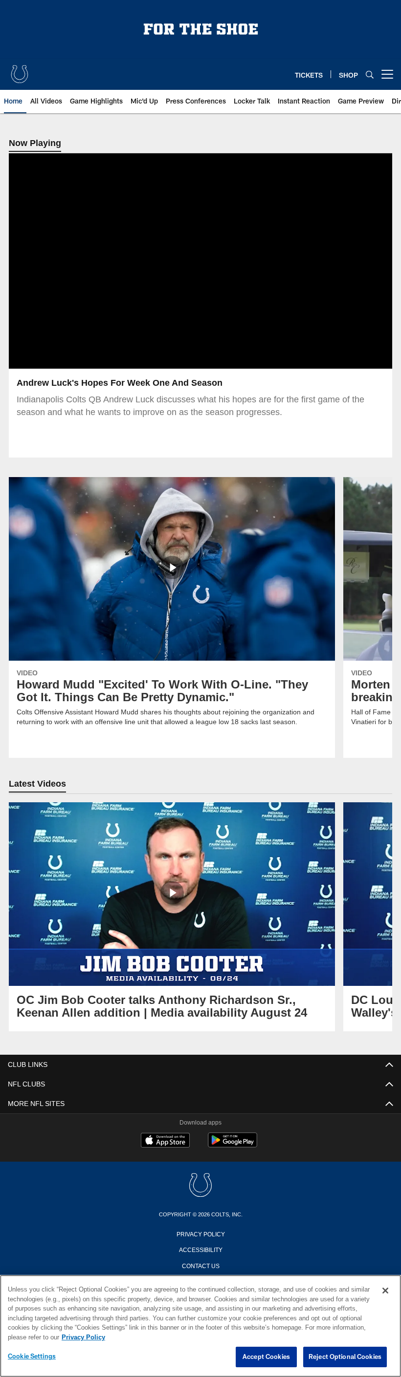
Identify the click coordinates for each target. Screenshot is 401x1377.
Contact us (200, 1265)
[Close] (385, 1291)
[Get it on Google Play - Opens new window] (232, 1145)
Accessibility (200, 1249)
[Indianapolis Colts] (200, 1186)
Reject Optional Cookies (345, 1357)
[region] (200, 1326)
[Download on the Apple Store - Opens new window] (165, 1141)
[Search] (370, 74)
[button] (169, 261)
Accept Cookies (266, 1357)
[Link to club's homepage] (19, 70)
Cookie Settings (32, 1356)
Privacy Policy (200, 1233)
